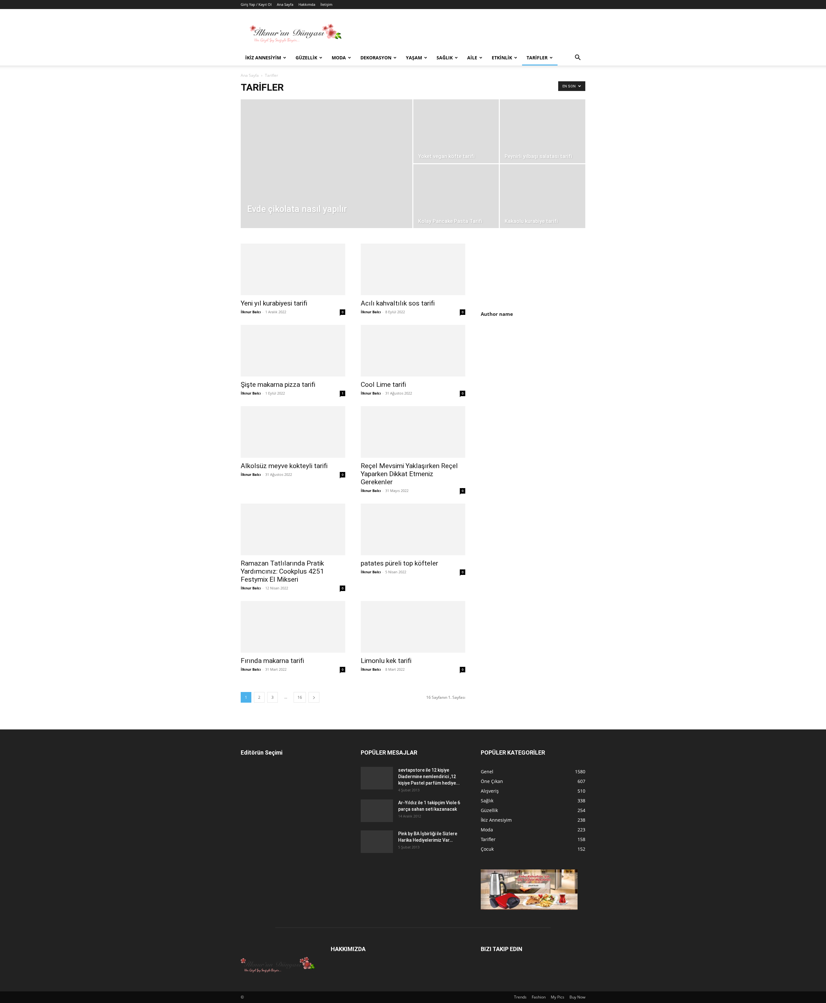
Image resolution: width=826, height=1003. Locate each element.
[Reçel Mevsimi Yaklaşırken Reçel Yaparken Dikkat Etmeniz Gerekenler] (413, 432)
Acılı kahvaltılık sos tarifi (398, 303)
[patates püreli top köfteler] (413, 529)
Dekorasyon (375, 58)
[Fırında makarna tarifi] (293, 627)
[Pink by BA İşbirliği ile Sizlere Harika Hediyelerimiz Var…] (377, 841)
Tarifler (537, 58)
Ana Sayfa (285, 4)
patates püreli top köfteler (399, 563)
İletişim (326, 4)
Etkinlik (502, 58)
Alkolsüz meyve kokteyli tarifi (284, 466)
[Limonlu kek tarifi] (413, 627)
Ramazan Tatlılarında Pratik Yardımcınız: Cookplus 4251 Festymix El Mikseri (282, 571)
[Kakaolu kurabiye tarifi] (542, 196)
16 (299, 697)
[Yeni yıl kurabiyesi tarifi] (293, 269)
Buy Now (577, 997)
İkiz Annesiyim (263, 58)
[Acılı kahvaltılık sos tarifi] (413, 269)
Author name (497, 314)
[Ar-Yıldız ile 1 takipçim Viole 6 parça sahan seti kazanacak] (377, 810)
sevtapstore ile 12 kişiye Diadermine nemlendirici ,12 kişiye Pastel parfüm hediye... (429, 776)
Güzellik (306, 58)
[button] (577, 58)
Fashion (539, 997)
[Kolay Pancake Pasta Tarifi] (456, 196)
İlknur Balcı (251, 311)
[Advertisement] (535, 378)
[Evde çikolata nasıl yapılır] (326, 173)
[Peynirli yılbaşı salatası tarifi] (542, 131)
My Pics (557, 997)
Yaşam (414, 58)
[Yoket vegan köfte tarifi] (456, 131)
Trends (520, 997)
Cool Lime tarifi (383, 384)
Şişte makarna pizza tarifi (278, 384)
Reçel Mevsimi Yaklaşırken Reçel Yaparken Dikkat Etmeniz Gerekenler (409, 474)
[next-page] (313, 697)
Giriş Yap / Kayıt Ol (256, 4)
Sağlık (445, 58)
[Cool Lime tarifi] (413, 350)
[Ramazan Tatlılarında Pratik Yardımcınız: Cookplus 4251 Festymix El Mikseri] (293, 529)
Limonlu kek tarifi (386, 661)
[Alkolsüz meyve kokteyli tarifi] (293, 432)
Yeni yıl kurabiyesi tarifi (274, 303)
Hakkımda (306, 4)
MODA (339, 58)
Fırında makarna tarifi (272, 661)
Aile (472, 58)
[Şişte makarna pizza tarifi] (293, 350)
